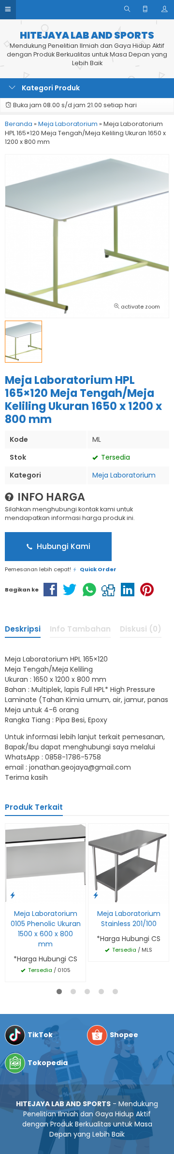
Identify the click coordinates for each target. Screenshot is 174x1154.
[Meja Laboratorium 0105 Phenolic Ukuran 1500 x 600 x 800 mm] (45, 863)
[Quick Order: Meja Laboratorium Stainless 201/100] (96, 895)
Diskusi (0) (140, 629)
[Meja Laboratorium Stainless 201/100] (128, 863)
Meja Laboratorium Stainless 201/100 (128, 919)
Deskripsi (23, 629)
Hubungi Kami (62, 546)
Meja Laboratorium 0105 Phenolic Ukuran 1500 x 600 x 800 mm (46, 929)
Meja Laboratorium (124, 475)
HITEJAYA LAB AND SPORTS (87, 35)
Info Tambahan (80, 629)
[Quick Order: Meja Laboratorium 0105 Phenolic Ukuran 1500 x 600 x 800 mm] (12, 895)
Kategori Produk (50, 88)
